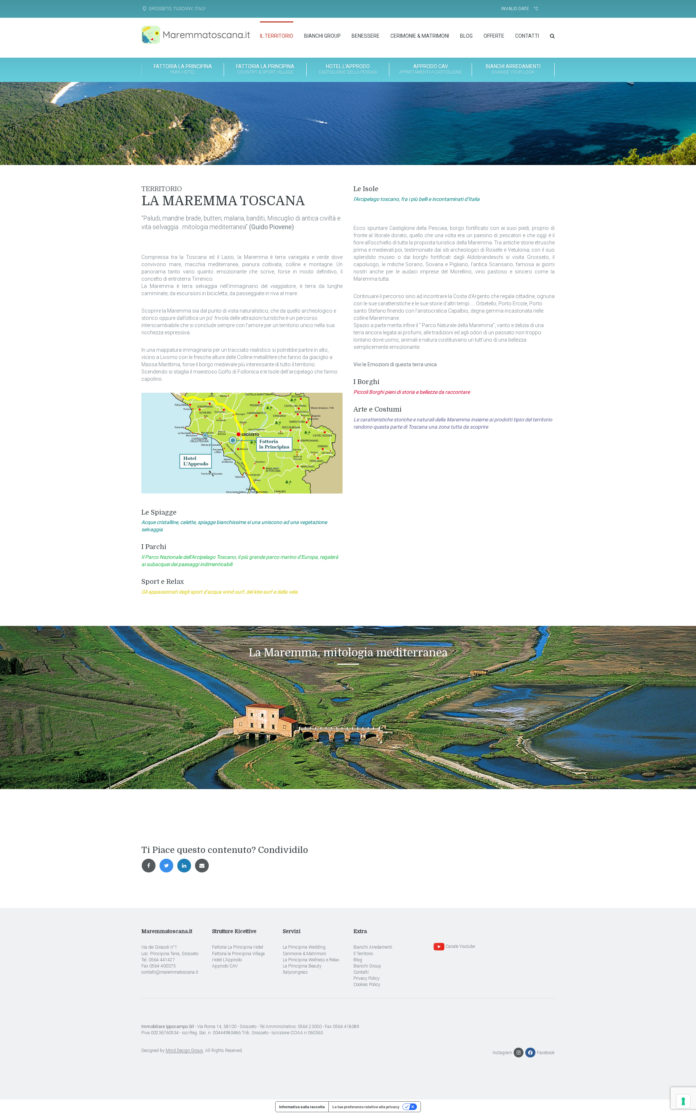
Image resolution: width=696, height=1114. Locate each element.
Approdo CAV (224, 966)
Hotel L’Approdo (348, 69)
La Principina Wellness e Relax (311, 959)
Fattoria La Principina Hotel (237, 947)
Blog (466, 36)
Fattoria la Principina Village (238, 953)
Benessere (366, 36)
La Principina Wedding (304, 947)
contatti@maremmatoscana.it (169, 972)
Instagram (502, 1052)
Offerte (494, 36)
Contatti (527, 36)
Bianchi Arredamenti (513, 69)
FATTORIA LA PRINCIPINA (183, 69)
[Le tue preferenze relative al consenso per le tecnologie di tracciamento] (683, 1101)
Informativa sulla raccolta (302, 1107)
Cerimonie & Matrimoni (419, 36)
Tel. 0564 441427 (158, 959)
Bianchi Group (322, 36)
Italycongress (295, 972)
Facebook (545, 1052)
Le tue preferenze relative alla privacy (365, 1107)
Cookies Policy (366, 984)
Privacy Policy (366, 978)
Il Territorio (276, 36)
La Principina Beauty (302, 966)
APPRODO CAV (430, 69)
